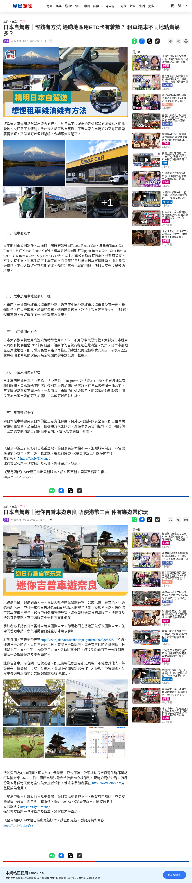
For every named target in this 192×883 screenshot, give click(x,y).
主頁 (6, 21)
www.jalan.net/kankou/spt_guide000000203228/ (81, 640)
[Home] (22, 6)
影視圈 (166, 66)
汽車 (22, 21)
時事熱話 (167, 202)
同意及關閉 (174, 874)
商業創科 (167, 104)
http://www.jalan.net (106, 783)
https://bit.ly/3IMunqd (35, 458)
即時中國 (167, 85)
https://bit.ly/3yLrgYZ (18, 825)
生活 (14, 21)
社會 (165, 163)
